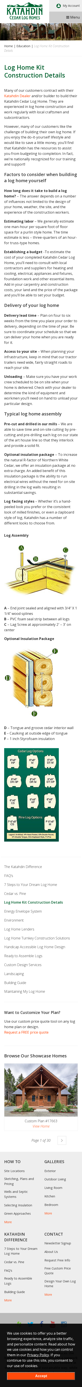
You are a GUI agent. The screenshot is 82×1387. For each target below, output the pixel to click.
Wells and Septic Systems (16, 1194)
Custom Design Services (23, 964)
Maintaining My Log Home (24, 991)
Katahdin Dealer (17, 95)
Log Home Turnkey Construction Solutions (37, 938)
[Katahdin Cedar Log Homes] (25, 10)
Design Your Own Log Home (60, 1283)
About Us (51, 1252)
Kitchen (49, 1196)
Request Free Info (57, 1260)
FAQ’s (8, 875)
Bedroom (51, 1205)
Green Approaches (17, 1213)
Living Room (53, 1188)
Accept (41, 1376)
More (8, 1222)
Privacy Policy (38, 1354)
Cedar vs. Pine (15, 893)
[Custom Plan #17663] (41, 1090)
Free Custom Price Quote (57, 1270)
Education (23, 46)
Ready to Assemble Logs (23, 955)
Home (8, 46)
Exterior (50, 1171)
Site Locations (14, 1171)
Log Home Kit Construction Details (33, 902)
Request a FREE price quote (26, 1032)
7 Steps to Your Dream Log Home (30, 884)
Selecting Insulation (18, 1205)
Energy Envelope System (23, 911)
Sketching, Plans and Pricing (19, 1181)
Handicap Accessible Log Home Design (34, 946)
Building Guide (15, 982)
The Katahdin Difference (23, 866)
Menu (74, 17)
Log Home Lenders (19, 929)
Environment (14, 920)
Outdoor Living (55, 1179)
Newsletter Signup (57, 1243)
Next (62, 1140)
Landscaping (14, 973)
